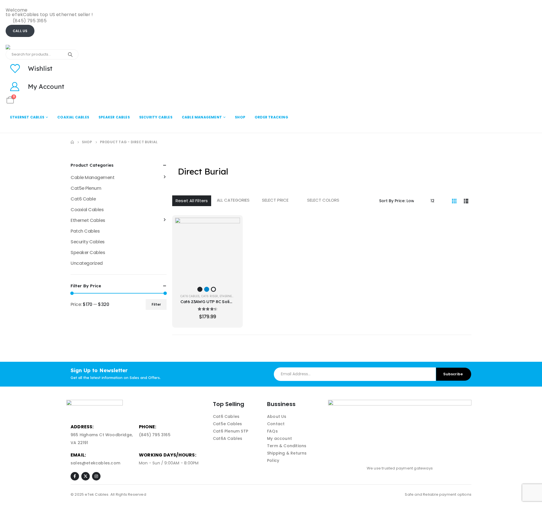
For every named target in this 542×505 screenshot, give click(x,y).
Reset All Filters (192, 201)
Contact (276, 424)
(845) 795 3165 (155, 435)
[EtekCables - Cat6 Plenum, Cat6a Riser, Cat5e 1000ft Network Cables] (34, 47)
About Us (277, 416)
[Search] (70, 54)
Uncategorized (87, 263)
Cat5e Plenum (86, 188)
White (213, 289)
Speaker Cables (114, 117)
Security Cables (155, 117)
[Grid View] (454, 200)
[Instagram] (96, 476)
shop (240, 117)
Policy (273, 460)
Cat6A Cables (227, 438)
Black (199, 289)
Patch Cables (85, 231)
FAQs (272, 431)
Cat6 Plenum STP (230, 431)
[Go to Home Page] (72, 142)
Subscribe (453, 374)
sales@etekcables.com (95, 463)
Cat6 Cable (83, 199)
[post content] (207, 249)
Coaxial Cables (73, 117)
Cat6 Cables (190, 296)
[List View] (466, 200)
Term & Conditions (286, 446)
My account (279, 438)
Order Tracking (271, 117)
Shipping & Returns (287, 453)
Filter (156, 304)
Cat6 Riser (209, 296)
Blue (206, 289)
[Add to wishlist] (231, 240)
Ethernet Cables (27, 117)
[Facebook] (75, 476)
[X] (85, 476)
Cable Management (202, 117)
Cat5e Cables (227, 424)
